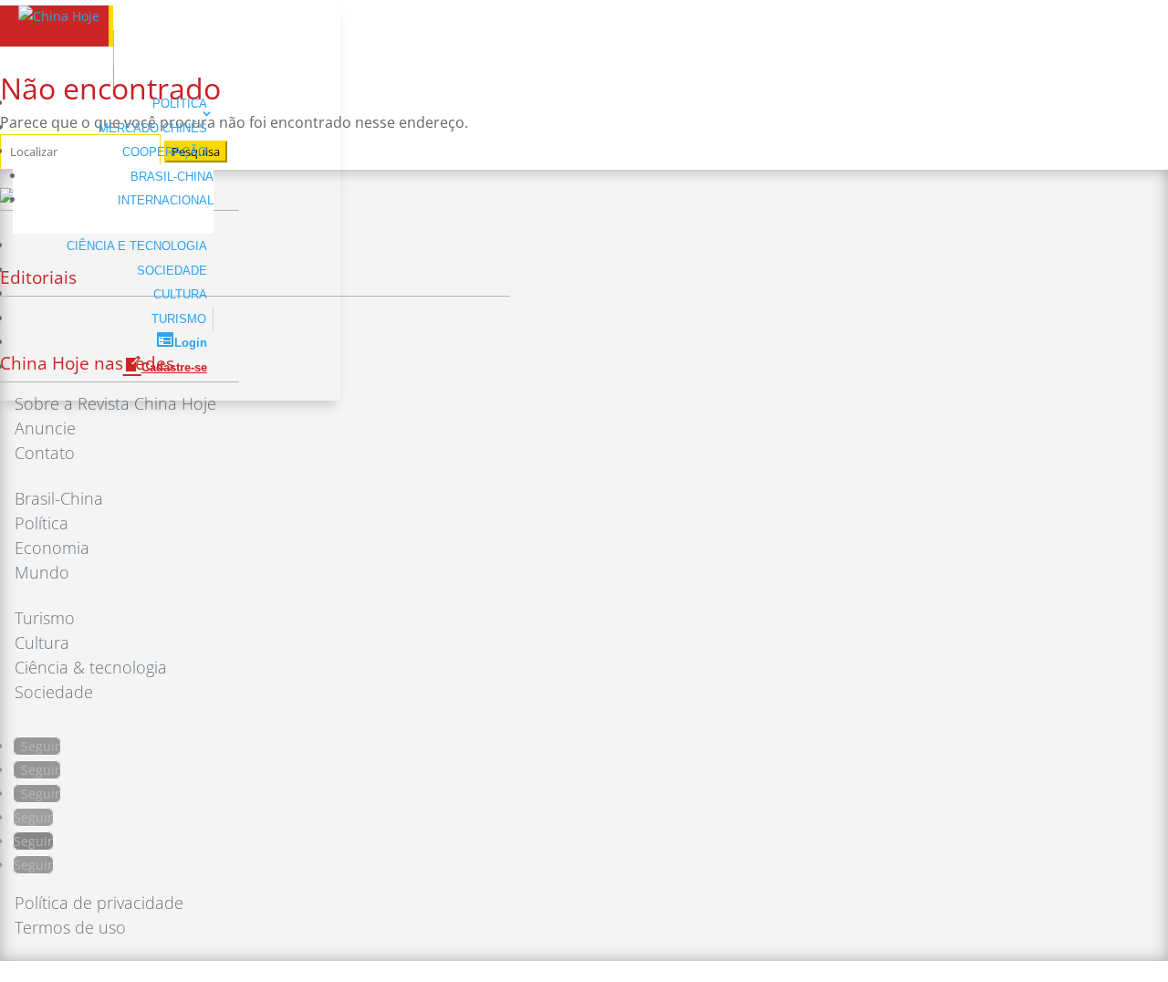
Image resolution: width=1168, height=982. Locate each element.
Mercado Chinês (153, 128)
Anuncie (45, 428)
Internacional (166, 200)
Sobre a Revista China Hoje (115, 403)
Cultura (180, 294)
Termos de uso (70, 927)
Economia (52, 548)
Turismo (178, 319)
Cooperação (164, 152)
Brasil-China (172, 176)
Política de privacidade (99, 903)
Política (179, 103)
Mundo (42, 572)
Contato (45, 453)
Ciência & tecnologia (91, 667)
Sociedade (172, 270)
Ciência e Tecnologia (137, 246)
